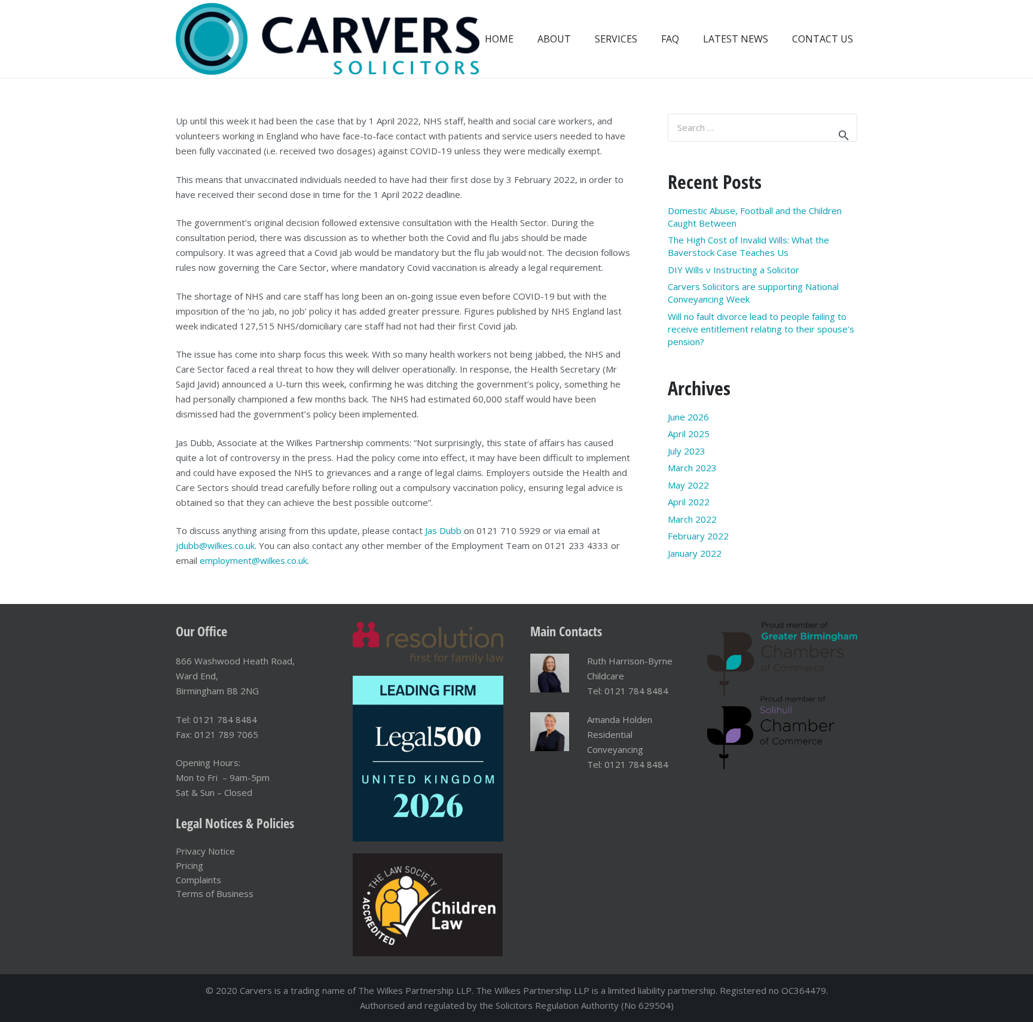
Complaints (198, 880)
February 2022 (698, 536)
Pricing (189, 865)
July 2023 (686, 451)
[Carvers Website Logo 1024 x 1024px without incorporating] (327, 39)
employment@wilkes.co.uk (253, 560)
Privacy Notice (205, 851)
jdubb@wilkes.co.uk (215, 545)
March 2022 (692, 519)
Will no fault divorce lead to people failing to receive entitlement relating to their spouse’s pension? (761, 328)
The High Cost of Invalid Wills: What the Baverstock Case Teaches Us (748, 246)
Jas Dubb (443, 530)
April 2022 (689, 502)
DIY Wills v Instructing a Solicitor (733, 270)
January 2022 (695, 553)
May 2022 (688, 485)
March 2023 (692, 468)
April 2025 (689, 434)
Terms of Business (214, 893)
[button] (646, 38)
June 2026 (688, 417)
